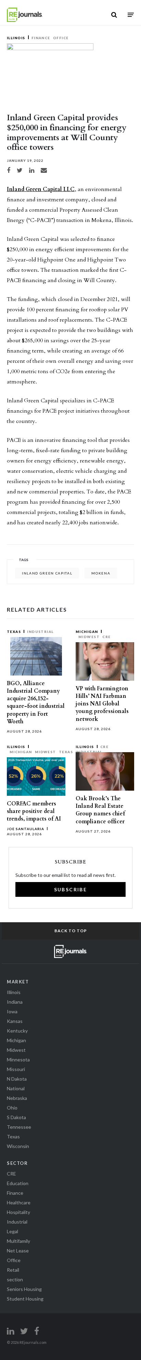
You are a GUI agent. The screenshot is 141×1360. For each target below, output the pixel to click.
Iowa (12, 1011)
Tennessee (19, 1127)
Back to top (70, 930)
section (15, 1279)
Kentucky (17, 1031)
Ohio (12, 1108)
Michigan (87, 631)
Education (17, 1183)
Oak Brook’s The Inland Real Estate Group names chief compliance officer (100, 810)
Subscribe (70, 889)
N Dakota (17, 1079)
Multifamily (18, 1241)
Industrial (40, 631)
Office (61, 38)
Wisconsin (18, 1146)
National (16, 1088)
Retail (13, 1270)
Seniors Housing (24, 1289)
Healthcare (18, 1202)
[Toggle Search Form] (114, 15)
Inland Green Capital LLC (41, 189)
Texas (14, 631)
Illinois (16, 38)
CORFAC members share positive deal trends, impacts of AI (34, 811)
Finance (40, 38)
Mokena (100, 573)
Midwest (89, 637)
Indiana (15, 1002)
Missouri (16, 1069)
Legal (12, 1231)
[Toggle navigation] (130, 14)
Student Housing (25, 1299)
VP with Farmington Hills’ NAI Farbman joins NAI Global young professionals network (102, 704)
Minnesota (18, 1059)
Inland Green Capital (47, 573)
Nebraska (17, 1098)
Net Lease (18, 1250)
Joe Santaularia (25, 829)
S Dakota (16, 1117)
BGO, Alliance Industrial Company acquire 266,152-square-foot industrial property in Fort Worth (36, 702)
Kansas (15, 1021)
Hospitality (18, 1212)
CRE (106, 637)
